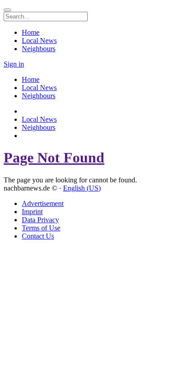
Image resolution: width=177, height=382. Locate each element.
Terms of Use (41, 228)
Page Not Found (54, 157)
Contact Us (38, 236)
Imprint (32, 211)
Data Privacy (40, 220)
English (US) (82, 188)
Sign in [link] (14, 64)
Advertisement (43, 203)
